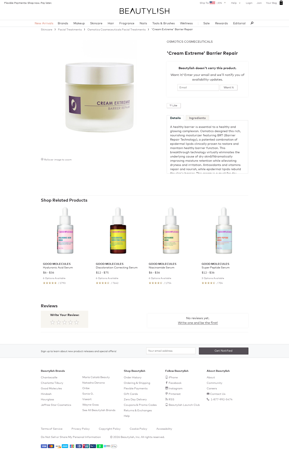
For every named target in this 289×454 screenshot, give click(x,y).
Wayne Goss (90, 404)
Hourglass (47, 399)
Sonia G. (88, 393)
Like (174, 105)
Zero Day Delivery (135, 399)
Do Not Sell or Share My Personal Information (71, 437)
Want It (229, 87)
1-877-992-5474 (221, 399)
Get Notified (224, 350)
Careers (212, 388)
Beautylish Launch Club (184, 405)
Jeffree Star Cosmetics (56, 405)
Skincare (96, 23)
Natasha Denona (93, 383)
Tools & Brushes (163, 23)
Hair (111, 23)
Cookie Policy (138, 429)
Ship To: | (211, 3)
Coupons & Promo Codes (140, 405)
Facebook (175, 383)
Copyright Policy (110, 429)
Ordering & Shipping (137, 383)
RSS (171, 399)
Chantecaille (49, 377)
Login (249, 3)
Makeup (79, 23)
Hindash (46, 394)
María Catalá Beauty (96, 377)
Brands (63, 23)
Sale (206, 23)
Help (234, 3)
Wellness (186, 23)
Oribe (85, 388)
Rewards (221, 23)
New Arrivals (44, 23)
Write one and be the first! (198, 322)
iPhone (173, 377)
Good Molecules (51, 388)
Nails (143, 23)
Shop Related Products (64, 200)
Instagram (175, 388)
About (211, 377)
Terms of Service (51, 429)
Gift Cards (131, 394)
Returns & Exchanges (138, 410)
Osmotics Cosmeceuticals (190, 41)
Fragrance (126, 23)
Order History (133, 377)
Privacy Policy (81, 429)
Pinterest (175, 394)
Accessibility (164, 429)
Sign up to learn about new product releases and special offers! (78, 351)
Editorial (239, 23)
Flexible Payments (135, 388)
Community (214, 383)
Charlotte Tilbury (52, 383)
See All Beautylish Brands (98, 410)
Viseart (87, 399)
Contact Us (217, 394)
